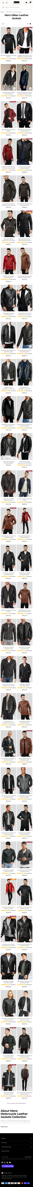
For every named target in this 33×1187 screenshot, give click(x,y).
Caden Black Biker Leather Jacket (8, 499)
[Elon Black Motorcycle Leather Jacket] (24, 892)
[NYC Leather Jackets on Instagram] (5, 1163)
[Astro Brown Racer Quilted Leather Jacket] (8, 188)
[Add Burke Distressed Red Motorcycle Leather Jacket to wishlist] (14, 162)
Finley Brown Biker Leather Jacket (25, 759)
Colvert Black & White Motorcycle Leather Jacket (24, 315)
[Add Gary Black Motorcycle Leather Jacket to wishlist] (14, 1014)
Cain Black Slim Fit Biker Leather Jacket (24, 870)
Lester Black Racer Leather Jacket (8, 314)
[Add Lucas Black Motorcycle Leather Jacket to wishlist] (30, 791)
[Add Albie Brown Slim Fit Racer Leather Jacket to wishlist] (30, 606)
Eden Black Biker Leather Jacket (8, 982)
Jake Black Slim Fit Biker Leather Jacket (8, 796)
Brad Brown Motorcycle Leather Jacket (8, 536)
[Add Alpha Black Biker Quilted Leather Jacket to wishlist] (30, 457)
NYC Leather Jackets (16, 1175)
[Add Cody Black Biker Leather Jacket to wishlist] (14, 1088)
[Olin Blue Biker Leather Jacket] (24, 483)
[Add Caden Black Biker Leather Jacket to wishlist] (14, 494)
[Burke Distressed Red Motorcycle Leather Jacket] (8, 151)
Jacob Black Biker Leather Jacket (8, 870)
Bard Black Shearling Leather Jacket (8, 425)
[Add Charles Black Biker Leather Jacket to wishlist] (30, 162)
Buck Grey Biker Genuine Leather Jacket (24, 1093)
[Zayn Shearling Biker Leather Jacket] (8, 77)
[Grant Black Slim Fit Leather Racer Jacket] (24, 224)
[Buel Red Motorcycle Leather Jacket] (8, 892)
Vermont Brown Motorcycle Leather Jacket (8, 240)
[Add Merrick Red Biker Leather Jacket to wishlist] (14, 272)
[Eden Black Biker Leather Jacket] (8, 966)
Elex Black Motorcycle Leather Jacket (24, 945)
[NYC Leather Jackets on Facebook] (2, 1163)
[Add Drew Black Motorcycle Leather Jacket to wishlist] (30, 977)
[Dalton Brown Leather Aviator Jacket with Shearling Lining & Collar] (24, 261)
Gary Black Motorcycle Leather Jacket (8, 1019)
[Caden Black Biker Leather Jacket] (8, 483)
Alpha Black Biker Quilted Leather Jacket (24, 462)
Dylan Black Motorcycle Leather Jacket (8, 759)
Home (2, 12)
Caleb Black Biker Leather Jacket (24, 685)
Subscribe (28, 1157)
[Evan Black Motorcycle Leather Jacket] (8, 817)
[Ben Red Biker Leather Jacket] (8, 114)
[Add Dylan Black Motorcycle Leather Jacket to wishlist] (14, 754)
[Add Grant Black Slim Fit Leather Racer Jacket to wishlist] (30, 235)
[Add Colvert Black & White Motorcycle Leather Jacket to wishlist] (30, 309)
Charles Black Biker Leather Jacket (24, 167)
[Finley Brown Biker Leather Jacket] (24, 743)
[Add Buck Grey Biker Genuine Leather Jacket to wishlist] (30, 1088)
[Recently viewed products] (6, 2)
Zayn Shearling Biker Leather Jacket (8, 93)
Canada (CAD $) (7, 1173)
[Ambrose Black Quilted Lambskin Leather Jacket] (24, 40)
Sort (3, 24)
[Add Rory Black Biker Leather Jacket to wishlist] (14, 51)
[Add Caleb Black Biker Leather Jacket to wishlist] (30, 680)
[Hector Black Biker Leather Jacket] (8, 558)
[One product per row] (27, 23)
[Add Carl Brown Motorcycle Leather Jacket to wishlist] (30, 1051)
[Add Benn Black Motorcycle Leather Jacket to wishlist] (14, 346)
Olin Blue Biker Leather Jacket (24, 499)
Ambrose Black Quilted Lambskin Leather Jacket (24, 56)
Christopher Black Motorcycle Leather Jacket (8, 686)
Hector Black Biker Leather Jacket (8, 573)
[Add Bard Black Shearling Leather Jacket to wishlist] (14, 420)
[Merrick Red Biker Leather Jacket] (8, 261)
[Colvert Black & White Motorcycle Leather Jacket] (24, 298)
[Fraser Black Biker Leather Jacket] (24, 632)
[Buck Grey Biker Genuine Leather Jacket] (24, 1077)
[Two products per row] (30, 23)
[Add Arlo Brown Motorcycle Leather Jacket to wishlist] (30, 200)
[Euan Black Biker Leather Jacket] (8, 632)
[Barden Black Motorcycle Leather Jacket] (24, 372)
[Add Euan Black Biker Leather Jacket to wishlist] (14, 643)
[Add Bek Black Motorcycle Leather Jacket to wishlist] (30, 346)
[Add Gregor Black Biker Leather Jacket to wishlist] (30, 569)
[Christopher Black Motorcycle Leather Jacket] (8, 669)
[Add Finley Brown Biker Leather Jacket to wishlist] (30, 754)
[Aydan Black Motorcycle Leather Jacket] (24, 409)
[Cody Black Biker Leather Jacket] (8, 1077)
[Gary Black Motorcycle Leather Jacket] (8, 1003)
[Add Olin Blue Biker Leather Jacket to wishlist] (30, 494)
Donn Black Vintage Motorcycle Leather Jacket (8, 946)
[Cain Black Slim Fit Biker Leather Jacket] (24, 855)
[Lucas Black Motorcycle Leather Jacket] (24, 780)
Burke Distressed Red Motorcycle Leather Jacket (8, 168)
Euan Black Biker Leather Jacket (8, 648)
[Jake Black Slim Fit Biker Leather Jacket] (8, 780)
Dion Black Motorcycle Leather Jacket (24, 1019)
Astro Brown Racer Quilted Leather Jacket (8, 204)
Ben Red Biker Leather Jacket (8, 130)
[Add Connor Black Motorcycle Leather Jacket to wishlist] (14, 717)
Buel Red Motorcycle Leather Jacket (8, 907)
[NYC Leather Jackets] (16, 2)
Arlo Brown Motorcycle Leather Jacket (24, 204)
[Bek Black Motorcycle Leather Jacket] (24, 335)
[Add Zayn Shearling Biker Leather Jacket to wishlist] (14, 88)
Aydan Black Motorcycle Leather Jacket (24, 425)
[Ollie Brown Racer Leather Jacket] (24, 706)
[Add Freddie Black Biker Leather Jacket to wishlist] (30, 828)
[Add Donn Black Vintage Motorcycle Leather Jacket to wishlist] (14, 940)
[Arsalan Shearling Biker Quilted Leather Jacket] (24, 77)
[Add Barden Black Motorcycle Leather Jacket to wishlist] (30, 383)
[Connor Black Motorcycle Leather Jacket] (8, 706)
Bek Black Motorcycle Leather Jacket (24, 351)
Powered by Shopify (6, 1178)
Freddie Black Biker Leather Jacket (24, 833)
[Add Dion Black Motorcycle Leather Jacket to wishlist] (30, 1014)
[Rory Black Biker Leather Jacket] (8, 40)
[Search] (3, 7)
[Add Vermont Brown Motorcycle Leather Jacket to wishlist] (14, 235)
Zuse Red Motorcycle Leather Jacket (24, 536)
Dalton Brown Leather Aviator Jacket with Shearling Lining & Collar (24, 278)
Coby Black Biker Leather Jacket (8, 611)
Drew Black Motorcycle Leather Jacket (24, 982)
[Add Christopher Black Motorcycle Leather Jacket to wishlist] (14, 680)
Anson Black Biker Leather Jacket (8, 462)
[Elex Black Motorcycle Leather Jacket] (24, 929)
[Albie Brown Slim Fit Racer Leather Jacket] (24, 595)
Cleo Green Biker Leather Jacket (8, 1056)
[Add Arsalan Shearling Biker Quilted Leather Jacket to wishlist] (30, 88)
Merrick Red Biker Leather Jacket (8, 276)
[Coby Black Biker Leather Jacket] (8, 595)
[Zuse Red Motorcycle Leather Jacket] (24, 520)
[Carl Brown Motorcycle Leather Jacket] (24, 1040)
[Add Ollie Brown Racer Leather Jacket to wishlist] (30, 717)
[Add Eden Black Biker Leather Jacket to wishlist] (14, 977)
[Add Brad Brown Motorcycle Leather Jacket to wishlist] (14, 532)
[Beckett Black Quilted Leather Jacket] (24, 114)
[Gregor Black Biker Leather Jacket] (24, 558)
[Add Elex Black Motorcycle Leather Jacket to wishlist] (30, 940)
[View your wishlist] (26, 2)
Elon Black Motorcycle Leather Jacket (24, 907)
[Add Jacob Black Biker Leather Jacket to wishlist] (14, 866)
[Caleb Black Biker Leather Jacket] (24, 669)
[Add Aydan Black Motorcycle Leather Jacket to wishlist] (30, 420)
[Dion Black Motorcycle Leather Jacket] (24, 1003)
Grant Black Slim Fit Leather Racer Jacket (24, 239)
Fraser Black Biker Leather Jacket (24, 648)
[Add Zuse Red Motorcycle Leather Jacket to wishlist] (30, 532)
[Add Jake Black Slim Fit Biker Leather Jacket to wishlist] (14, 791)
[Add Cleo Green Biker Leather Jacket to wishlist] (14, 1051)
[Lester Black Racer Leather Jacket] (8, 298)
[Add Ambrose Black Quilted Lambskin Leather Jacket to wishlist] (30, 51)
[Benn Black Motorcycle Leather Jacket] (8, 335)
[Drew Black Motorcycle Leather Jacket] (24, 966)
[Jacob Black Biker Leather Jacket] (8, 855)
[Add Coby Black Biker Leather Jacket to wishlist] (14, 606)
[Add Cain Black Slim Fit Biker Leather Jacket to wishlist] (30, 866)
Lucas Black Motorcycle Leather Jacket (24, 796)
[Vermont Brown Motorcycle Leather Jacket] (8, 224)
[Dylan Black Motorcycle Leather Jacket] (8, 743)
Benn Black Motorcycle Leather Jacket (8, 351)
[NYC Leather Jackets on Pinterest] (7, 1163)
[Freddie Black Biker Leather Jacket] (24, 817)
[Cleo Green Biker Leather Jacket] (8, 1040)
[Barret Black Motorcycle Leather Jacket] (8, 372)
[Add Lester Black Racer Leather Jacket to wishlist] (14, 309)
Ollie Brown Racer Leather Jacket (24, 722)
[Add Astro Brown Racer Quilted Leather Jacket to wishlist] (14, 200)
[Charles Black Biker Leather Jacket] (24, 151)
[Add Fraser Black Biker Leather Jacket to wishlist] (30, 643)
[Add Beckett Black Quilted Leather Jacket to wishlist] (30, 125)
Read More (4, 1126)
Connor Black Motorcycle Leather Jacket (8, 723)
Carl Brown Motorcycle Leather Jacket (24, 1056)
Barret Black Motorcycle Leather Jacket (8, 389)
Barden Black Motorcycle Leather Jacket (24, 389)
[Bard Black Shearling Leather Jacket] (8, 409)
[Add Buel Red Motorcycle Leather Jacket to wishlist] (14, 903)
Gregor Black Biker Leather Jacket (25, 573)
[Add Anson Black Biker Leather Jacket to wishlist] (14, 457)
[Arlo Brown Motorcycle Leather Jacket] (24, 188)
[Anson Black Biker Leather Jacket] (8, 446)
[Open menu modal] (3, 2)
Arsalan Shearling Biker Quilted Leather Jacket (24, 93)
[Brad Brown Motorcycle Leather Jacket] (8, 520)
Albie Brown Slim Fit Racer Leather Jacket (24, 611)
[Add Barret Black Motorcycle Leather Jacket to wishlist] (14, 383)
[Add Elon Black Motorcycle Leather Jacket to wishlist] (30, 903)
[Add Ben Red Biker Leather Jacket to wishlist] (14, 125)
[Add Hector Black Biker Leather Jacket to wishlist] (14, 569)
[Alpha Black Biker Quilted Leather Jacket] (24, 446)
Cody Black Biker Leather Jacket (8, 1093)
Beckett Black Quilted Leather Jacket (24, 130)
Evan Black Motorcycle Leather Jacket (8, 833)
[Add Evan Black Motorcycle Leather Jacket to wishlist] (14, 828)
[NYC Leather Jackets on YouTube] (10, 1163)
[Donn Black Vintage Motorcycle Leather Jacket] (8, 929)
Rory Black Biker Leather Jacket (8, 56)
